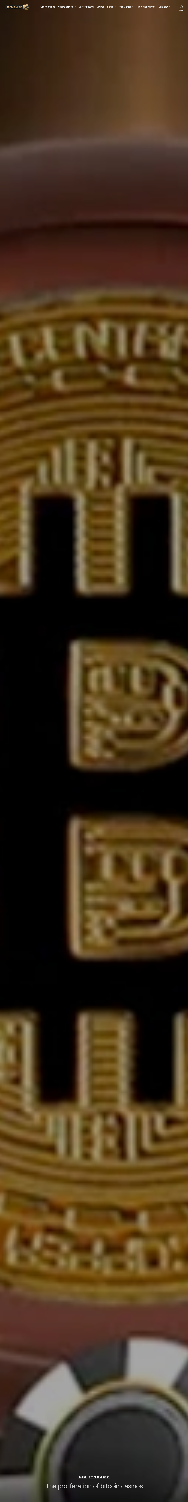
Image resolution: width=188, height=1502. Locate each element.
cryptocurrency (99, 1477)
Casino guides (47, 6)
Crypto (100, 6)
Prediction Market (146, 6)
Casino (82, 1477)
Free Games (125, 6)
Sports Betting (86, 6)
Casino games (65, 6)
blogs (110, 6)
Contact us (164, 6)
